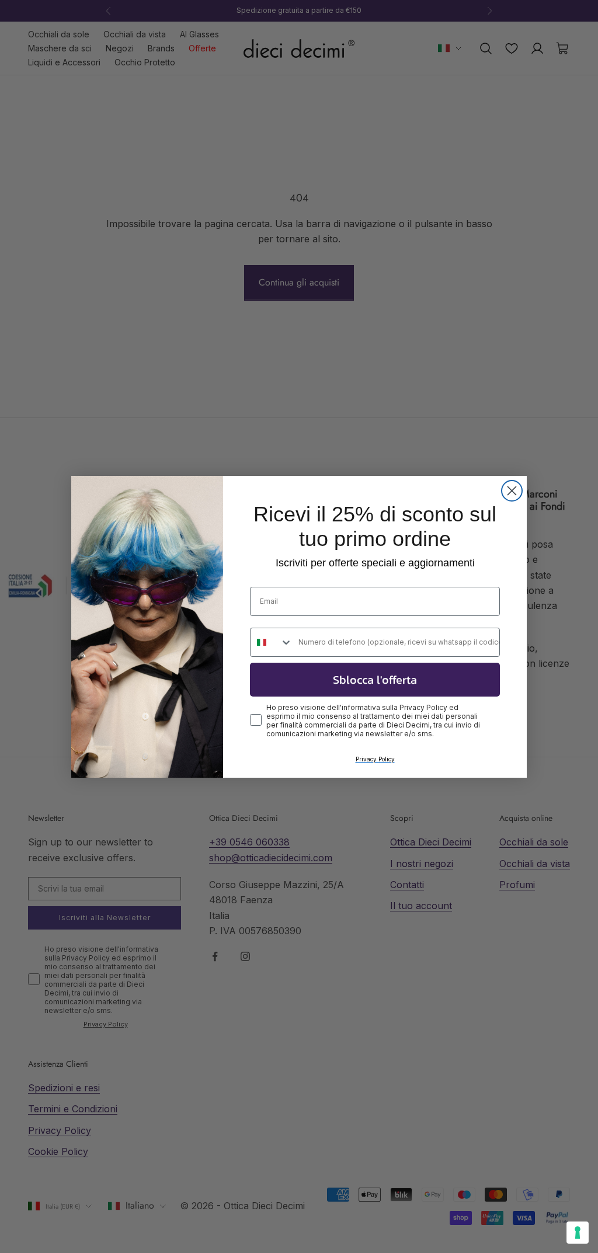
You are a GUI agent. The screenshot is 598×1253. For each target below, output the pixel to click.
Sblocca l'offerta (375, 679)
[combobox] (272, 642)
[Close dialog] (512, 491)
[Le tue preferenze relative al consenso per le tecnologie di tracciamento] (577, 1232)
